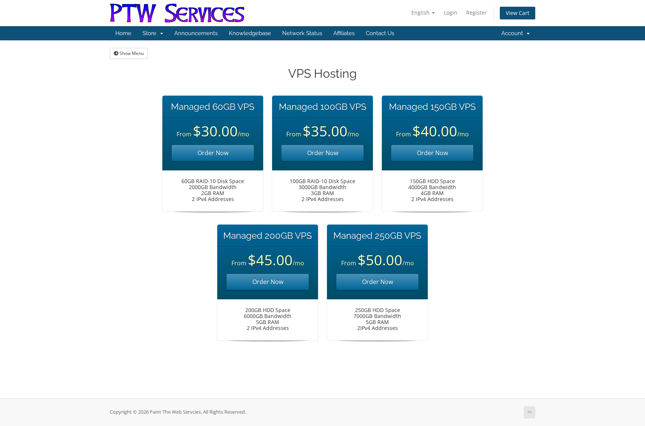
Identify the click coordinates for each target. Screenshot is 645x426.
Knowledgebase (250, 33)
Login (450, 12)
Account (513, 33)
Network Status (302, 33)
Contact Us (380, 33)
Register (476, 12)
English (421, 12)
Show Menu (131, 53)
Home (123, 33)
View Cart (517, 12)
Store (151, 33)
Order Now (212, 153)
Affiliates (344, 33)
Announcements (196, 33)
